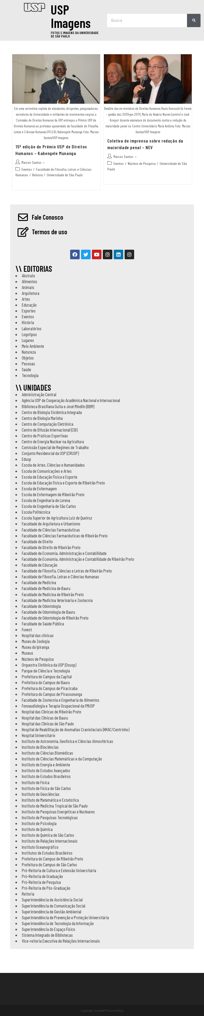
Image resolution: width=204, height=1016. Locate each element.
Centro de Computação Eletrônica (47, 424)
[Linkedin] (118, 254)
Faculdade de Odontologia (41, 606)
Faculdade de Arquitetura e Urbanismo (51, 523)
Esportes (29, 310)
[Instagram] (107, 254)
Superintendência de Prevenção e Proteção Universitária (65, 917)
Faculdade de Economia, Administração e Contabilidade (64, 553)
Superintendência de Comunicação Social (53, 905)
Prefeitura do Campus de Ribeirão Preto (52, 858)
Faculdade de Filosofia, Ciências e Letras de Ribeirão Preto (67, 570)
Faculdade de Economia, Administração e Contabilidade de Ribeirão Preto (78, 559)
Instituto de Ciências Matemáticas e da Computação (62, 758)
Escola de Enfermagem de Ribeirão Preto (53, 494)
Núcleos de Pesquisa (142, 163)
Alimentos (29, 281)
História (28, 322)
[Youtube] (96, 254)
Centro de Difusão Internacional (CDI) (50, 429)
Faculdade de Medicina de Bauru (46, 588)
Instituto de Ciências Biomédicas (47, 752)
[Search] (194, 20)
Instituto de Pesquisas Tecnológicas (50, 817)
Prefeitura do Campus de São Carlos (49, 864)
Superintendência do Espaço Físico (48, 929)
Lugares (28, 340)
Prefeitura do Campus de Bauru (46, 682)
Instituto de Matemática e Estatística (50, 799)
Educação (29, 304)
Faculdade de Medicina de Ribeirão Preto (53, 594)
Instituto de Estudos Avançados (46, 770)
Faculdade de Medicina (39, 582)
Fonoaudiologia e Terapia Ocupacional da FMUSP (58, 705)
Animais (28, 287)
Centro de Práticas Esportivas (45, 435)
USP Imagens (71, 16)
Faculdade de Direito (37, 541)
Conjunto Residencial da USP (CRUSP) (50, 453)
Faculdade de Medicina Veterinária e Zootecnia (57, 600)
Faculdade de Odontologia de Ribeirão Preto (55, 617)
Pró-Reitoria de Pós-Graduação (46, 887)
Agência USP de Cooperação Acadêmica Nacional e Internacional (71, 400)
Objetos (28, 357)
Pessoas (28, 363)
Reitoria (37, 175)
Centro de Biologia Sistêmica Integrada (52, 412)
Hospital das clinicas (38, 635)
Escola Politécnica (36, 512)
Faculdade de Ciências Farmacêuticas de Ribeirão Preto (65, 535)
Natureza (29, 351)
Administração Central (39, 394)
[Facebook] (75, 254)
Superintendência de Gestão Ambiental (51, 911)
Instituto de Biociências (40, 747)
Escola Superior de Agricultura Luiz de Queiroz (57, 517)
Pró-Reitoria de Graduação (42, 876)
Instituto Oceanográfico (40, 847)
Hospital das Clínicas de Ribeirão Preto (51, 711)
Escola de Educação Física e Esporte (49, 476)
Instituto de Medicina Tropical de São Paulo (55, 805)
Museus (27, 652)
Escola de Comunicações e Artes (47, 471)
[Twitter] (86, 254)
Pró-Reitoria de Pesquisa (41, 882)
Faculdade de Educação (39, 564)
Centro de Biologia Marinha (42, 418)
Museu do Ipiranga (35, 647)
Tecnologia (30, 375)
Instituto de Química (37, 829)
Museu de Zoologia (36, 641)
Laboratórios (31, 328)
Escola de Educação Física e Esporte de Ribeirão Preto (63, 482)
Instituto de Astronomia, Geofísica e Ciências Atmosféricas (67, 741)
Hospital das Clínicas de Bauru (45, 717)
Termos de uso (49, 232)
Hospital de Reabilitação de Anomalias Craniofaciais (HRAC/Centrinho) (75, 729)
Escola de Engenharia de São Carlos (49, 506)
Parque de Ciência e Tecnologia (46, 670)
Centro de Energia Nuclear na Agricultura (53, 441)
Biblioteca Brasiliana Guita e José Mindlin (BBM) (58, 406)
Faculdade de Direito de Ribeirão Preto (51, 547)
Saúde (26, 369)
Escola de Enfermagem (39, 488)
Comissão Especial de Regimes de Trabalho (55, 447)
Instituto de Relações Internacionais (50, 840)
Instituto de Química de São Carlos (48, 835)
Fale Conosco (47, 217)
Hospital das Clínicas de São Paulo (48, 723)
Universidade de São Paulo (65, 175)
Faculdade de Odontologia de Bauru (48, 611)
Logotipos (29, 334)
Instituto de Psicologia (39, 823)
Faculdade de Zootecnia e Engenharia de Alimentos (60, 700)
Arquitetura (30, 293)
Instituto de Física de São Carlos (46, 788)
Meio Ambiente (33, 346)
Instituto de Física (35, 782)
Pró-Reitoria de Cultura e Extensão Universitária (59, 870)
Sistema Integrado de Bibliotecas (47, 935)
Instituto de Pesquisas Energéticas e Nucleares (58, 811)
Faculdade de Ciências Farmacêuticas (51, 529)
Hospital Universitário (38, 735)
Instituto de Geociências (41, 794)
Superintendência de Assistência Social (52, 899)
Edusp (26, 459)
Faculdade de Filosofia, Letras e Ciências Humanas (60, 576)
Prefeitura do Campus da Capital (47, 676)
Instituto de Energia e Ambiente (46, 764)
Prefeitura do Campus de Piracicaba (50, 688)
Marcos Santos (31, 162)
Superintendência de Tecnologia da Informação (58, 923)
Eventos (27, 169)
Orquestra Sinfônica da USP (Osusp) (49, 664)
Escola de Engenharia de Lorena (46, 500)
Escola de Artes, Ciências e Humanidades (53, 464)
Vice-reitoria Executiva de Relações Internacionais (61, 940)
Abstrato (28, 275)
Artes (26, 299)
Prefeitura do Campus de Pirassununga (52, 694)
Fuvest (27, 629)
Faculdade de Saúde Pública (43, 623)
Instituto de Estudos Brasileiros (46, 776)
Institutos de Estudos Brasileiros (47, 852)
